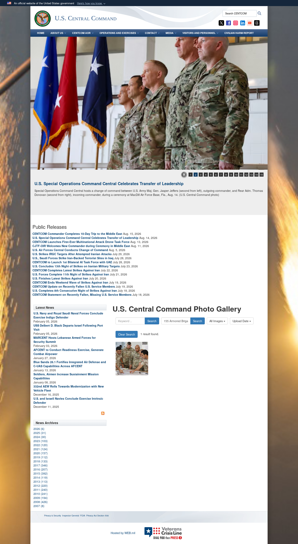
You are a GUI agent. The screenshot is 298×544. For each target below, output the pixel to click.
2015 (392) (40, 473)
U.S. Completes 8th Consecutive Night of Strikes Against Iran (74, 290)
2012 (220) (40, 486)
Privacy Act (91, 515)
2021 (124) (40, 449)
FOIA (82, 515)
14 (256, 174)
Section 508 (103, 515)
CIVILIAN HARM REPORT (239, 33)
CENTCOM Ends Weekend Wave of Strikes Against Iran (70, 282)
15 (261, 174)
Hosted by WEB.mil (123, 533)
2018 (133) (40, 461)
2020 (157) (40, 453)
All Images (216, 321)
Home (40, 33)
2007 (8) (38, 506)
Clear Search (126, 334)
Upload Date (241, 321)
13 (251, 174)
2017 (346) (40, 465)
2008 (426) (40, 502)
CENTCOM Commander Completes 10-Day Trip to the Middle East (77, 234)
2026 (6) (38, 429)
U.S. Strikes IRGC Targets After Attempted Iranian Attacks (72, 254)
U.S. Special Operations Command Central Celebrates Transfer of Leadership (108, 183)
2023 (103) (40, 441)
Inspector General (70, 515)
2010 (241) (40, 494)
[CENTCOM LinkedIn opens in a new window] (242, 23)
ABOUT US (56, 33)
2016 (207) (40, 469)
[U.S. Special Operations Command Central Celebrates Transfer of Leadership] (149, 103)
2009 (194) (40, 498)
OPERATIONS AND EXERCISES (118, 33)
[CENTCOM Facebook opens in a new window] (228, 23)
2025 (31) (39, 433)
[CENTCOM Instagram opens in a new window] (235, 23)
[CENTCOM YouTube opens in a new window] (250, 23)
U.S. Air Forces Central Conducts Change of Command (70, 250)
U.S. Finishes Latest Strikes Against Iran (60, 278)
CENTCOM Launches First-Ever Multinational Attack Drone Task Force (81, 242)
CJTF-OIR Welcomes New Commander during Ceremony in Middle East (81, 246)
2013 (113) (40, 481)
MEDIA (170, 33)
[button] (91, 3)
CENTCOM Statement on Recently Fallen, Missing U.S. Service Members (82, 295)
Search (152, 321)
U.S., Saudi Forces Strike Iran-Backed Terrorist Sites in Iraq (73, 258)
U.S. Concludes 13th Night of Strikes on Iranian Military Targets (76, 266)
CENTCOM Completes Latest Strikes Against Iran (66, 270)
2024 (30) (39, 437)
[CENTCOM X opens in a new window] (221, 23)
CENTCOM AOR (81, 33)
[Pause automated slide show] (184, 174)
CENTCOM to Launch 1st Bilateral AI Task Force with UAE (72, 262)
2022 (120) (40, 445)
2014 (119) (40, 477)
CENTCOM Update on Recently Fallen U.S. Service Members (73, 286)
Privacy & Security (52, 515)
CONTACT (151, 33)
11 (241, 174)
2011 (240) (40, 490)
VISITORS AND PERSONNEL (198, 33)
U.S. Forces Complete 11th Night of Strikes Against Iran (70, 274)
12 (246, 174)
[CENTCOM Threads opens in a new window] (257, 23)
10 (236, 174)
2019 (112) (40, 457)
